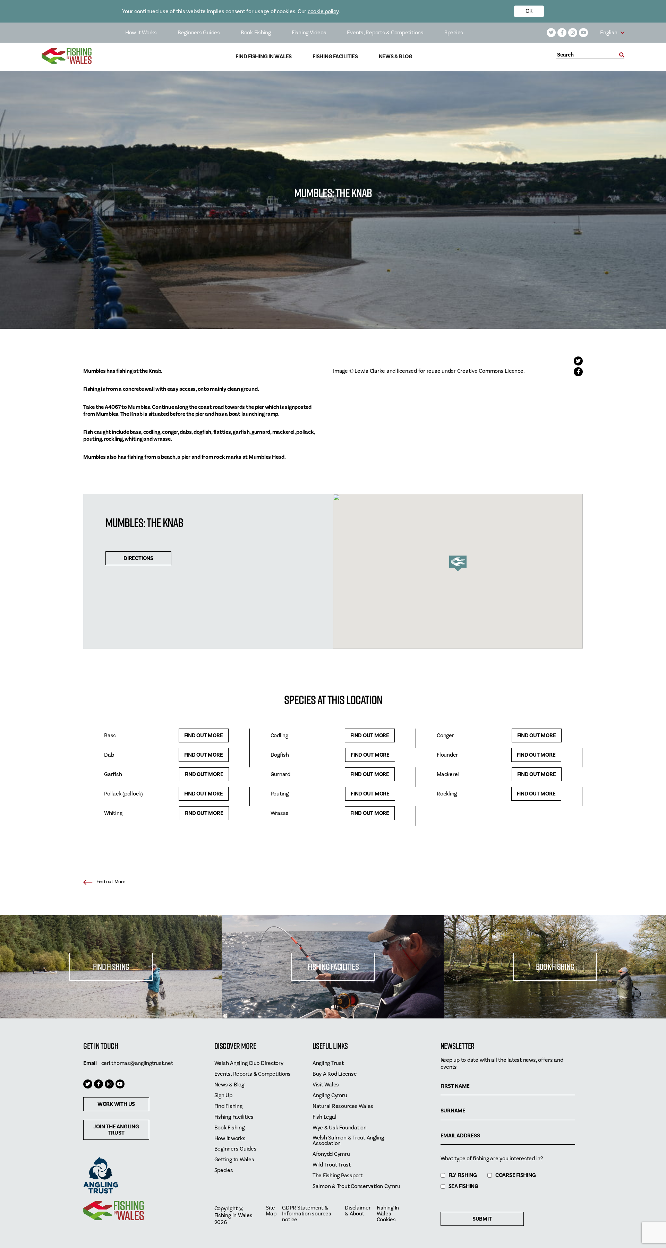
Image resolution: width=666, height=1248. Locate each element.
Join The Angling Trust (116, 1129)
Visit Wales (326, 1085)
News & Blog (395, 57)
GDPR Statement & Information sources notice (306, 1214)
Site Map (271, 1211)
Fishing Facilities (335, 57)
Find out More (203, 735)
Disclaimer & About (358, 1211)
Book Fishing (256, 32)
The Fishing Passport (337, 1176)
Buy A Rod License (335, 1074)
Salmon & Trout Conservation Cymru (356, 1186)
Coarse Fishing (515, 1175)
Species (453, 32)
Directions (138, 558)
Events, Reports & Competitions (385, 32)
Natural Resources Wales (343, 1106)
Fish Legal (324, 1117)
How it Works (141, 32)
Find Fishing (111, 966)
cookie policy (323, 11)
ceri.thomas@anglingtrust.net (137, 1063)
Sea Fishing (463, 1186)
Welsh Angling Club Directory (248, 1063)
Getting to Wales (234, 1160)
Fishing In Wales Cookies (388, 1214)
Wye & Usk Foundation (340, 1128)
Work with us (116, 1104)
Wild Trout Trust (332, 1165)
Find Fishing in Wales (264, 57)
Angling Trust (328, 1063)
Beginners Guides (199, 32)
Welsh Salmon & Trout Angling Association (348, 1141)
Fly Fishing (463, 1175)
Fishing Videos (309, 32)
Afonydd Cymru (331, 1154)
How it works (230, 1139)
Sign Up (223, 1096)
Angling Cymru (330, 1096)
